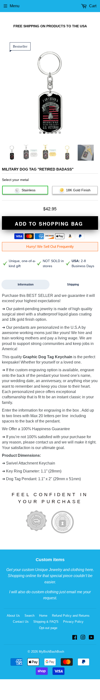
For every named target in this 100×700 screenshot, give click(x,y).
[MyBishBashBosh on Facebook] (74, 638)
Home (43, 615)
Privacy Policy (73, 621)
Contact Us (21, 621)
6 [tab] (60, 132)
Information (25, 284)
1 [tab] (40, 132)
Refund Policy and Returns (71, 615)
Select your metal (15, 180)
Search (29, 615)
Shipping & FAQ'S (45, 621)
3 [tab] (48, 132)
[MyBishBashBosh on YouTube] (91, 638)
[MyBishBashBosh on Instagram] (83, 638)
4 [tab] (52, 132)
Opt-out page (48, 628)
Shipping (73, 284)
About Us (13, 615)
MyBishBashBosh (51, 651)
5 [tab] (56, 132)
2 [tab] (44, 132)
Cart (92, 6)
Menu (14, 6)
